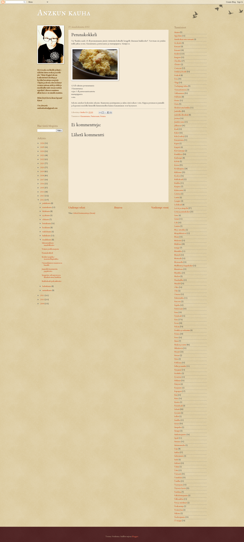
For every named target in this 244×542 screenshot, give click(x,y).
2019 (42, 171)
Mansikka (178, 251)
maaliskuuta (47, 239)
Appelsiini (178, 36)
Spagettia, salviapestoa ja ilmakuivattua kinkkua (51, 276)
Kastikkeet (178, 154)
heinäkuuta (46, 223)
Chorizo (177, 64)
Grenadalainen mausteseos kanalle (52, 264)
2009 (42, 303)
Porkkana (177, 362)
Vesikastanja (179, 506)
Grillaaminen (179, 93)
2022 (42, 159)
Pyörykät (177, 377)
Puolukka (177, 373)
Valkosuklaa (178, 499)
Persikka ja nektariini (182, 330)
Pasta (176, 319)
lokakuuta (46, 211)
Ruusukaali (178, 405)
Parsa (176, 312)
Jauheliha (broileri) (181, 115)
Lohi (176, 222)
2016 (42, 183)
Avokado (177, 43)
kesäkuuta (46, 227)
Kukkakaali (178, 179)
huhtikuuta (46, 235)
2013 (42, 196)
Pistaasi (176, 355)
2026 (42, 143)
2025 (42, 147)
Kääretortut (178, 190)
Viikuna (177, 513)
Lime (176, 215)
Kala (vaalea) (179, 136)
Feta (176, 79)
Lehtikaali (178, 204)
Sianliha (177, 420)
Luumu (177, 226)
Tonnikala (178, 477)
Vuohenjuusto (179, 517)
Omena (177, 294)
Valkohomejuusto (181, 495)
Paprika (177, 305)
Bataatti (177, 50)
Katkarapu (178, 158)
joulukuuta (46, 203)
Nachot (177, 276)
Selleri (176, 416)
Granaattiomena (180, 90)
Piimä (176, 341)
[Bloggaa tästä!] (102, 112)
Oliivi (176, 287)
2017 (42, 179)
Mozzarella (178, 262)
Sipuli (176, 438)
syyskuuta (46, 215)
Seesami (177, 413)
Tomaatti (177, 474)
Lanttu (176, 197)
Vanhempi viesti (160, 207)
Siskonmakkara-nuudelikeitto (48, 244)
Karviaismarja (179, 151)
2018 (42, 175)
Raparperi (178, 391)
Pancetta (177, 301)
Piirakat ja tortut (180, 344)
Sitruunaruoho (179, 445)
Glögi (176, 82)
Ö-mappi (178, 520)
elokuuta (46, 219)
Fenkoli (177, 75)
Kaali (176, 129)
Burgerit (177, 57)
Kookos (177, 176)
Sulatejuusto (179, 456)
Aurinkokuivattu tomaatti (184, 39)
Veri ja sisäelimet (180, 502)
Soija (176, 449)
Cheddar (177, 61)
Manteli (177, 255)
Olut (176, 291)
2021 (42, 163)
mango (177, 248)
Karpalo (177, 147)
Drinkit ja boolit (180, 71)
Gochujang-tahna (181, 86)
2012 (42, 200)
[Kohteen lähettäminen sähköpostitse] (100, 112)
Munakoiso (178, 269)
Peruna (103, 116)
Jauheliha (177, 111)
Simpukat (178, 427)
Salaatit (177, 409)
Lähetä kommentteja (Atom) (84, 213)
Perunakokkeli (47, 253)
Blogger (135, 536)
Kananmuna (85, 116)
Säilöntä (177, 463)
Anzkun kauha (64, 12)
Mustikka (177, 273)
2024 (42, 151)
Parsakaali (178, 316)
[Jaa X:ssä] (105, 112)
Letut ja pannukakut (182, 212)
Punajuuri (177, 370)
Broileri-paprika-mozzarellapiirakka (50, 258)
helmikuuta (47, 286)
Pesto (176, 337)
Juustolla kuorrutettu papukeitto (49, 270)
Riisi (175, 395)
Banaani (177, 46)
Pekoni (177, 326)
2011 (42, 295)
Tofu (176, 470)
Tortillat (177, 481)
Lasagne (177, 201)
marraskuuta (47, 207)
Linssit (176, 219)
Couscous (178, 68)
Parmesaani (95, 116)
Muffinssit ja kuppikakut (183, 265)
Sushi (176, 459)
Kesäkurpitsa (179, 168)
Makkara (177, 244)
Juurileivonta (179, 122)
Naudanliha (178, 280)
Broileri (177, 54)
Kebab (176, 161)
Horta (176, 104)
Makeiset (177, 240)
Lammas (177, 194)
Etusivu (118, 207)
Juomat (177, 118)
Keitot (176, 165)
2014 (42, 192)
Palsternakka (179, 298)
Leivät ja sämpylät (181, 208)
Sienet (176, 423)
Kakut (176, 133)
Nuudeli (177, 283)
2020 (42, 167)
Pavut (176, 323)
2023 (42, 155)
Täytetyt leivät (180, 488)
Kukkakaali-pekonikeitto (51, 281)
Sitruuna (177, 441)
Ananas (177, 32)
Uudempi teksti (76, 207)
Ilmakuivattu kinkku (182, 107)
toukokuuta (47, 231)
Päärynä (177, 384)
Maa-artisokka (179, 230)
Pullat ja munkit (180, 366)
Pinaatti (177, 352)
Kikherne (178, 172)
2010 (42, 299)
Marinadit (178, 258)
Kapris (176, 143)
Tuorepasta (178, 485)
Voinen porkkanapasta (50, 249)
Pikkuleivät (178, 348)
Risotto (177, 402)
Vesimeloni (178, 510)
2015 (42, 188)
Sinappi (177, 431)
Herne (176, 100)
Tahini (176, 466)
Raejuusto (178, 388)
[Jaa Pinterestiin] (110, 112)
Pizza (176, 359)
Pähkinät (177, 380)
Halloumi (177, 97)
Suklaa (176, 452)
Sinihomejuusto (180, 434)
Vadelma (177, 492)
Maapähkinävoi (180, 233)
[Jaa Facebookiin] (108, 112)
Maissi (176, 237)
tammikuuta (47, 290)
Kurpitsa (177, 186)
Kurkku (177, 183)
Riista (176, 398)
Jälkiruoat (178, 125)
